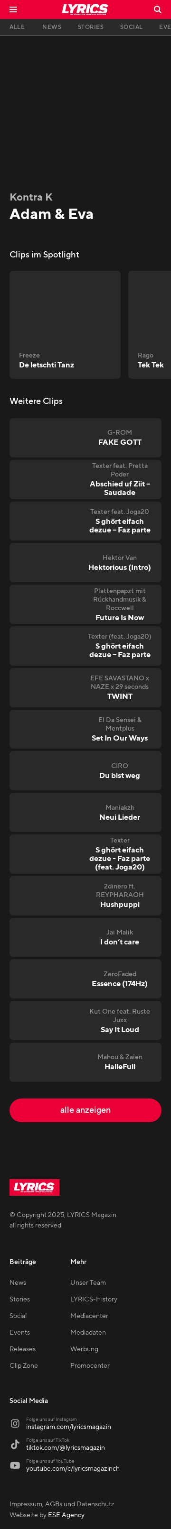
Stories (20, 1299)
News (18, 1283)
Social (18, 1316)
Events (20, 1332)
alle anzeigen (85, 1110)
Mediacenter (89, 1316)
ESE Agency (66, 1515)
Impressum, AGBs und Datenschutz (62, 1504)
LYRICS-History (93, 1299)
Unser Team (88, 1283)
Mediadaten (88, 1332)
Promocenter (90, 1366)
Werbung (84, 1349)
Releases (23, 1349)
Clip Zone (24, 1366)
